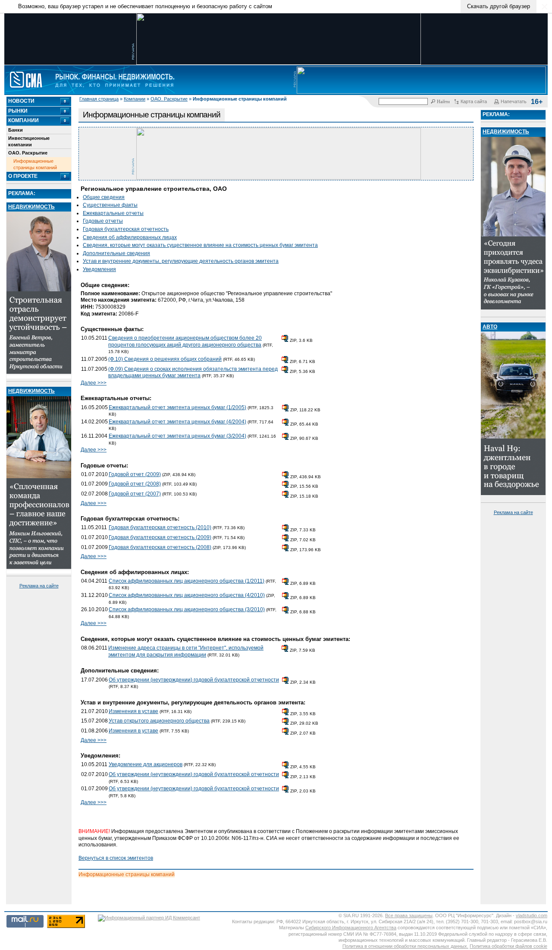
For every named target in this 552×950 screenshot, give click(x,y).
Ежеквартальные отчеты (113, 213)
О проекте (23, 176)
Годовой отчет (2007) (135, 494)
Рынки (18, 111)
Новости (21, 101)
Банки (15, 130)
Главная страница (99, 98)
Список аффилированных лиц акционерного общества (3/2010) (187, 609)
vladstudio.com (531, 915)
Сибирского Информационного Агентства (350, 927)
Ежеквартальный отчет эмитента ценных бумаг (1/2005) (177, 407)
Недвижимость (31, 207)
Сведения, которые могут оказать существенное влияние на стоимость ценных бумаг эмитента (200, 245)
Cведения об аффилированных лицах (130, 237)
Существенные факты (110, 205)
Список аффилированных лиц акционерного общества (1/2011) (186, 581)
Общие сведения (104, 197)
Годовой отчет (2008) (135, 484)
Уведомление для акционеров (145, 764)
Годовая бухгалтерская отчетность (126, 229)
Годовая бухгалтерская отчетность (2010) (160, 527)
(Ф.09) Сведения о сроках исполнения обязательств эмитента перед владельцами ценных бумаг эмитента (193, 372)
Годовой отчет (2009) (135, 474)
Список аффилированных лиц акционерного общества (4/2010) (187, 595)
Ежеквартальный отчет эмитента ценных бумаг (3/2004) (177, 436)
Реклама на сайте (39, 585)
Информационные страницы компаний (35, 164)
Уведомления (99, 269)
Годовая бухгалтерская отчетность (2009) (160, 537)
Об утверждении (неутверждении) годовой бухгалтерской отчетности (194, 680)
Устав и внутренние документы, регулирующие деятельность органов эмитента (181, 261)
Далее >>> (94, 383)
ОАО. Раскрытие (169, 98)
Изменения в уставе (133, 711)
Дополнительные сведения (116, 253)
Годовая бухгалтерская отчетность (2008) (160, 547)
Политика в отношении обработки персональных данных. (405, 946)
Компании (134, 98)
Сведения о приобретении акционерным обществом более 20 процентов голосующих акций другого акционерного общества (185, 341)
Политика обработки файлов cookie (508, 946)
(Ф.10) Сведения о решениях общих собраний (165, 359)
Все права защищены (409, 915)
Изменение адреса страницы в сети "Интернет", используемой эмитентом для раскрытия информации (185, 651)
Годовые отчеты (103, 221)
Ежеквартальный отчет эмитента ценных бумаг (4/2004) (177, 422)
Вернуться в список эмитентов (115, 858)
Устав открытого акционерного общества (159, 721)
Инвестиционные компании (29, 141)
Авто (490, 327)
